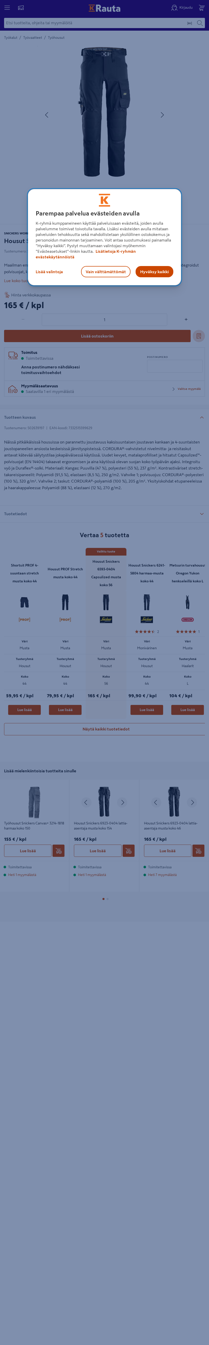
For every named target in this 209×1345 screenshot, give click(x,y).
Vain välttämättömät (106, 272)
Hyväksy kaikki (154, 272)
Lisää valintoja (49, 272)
